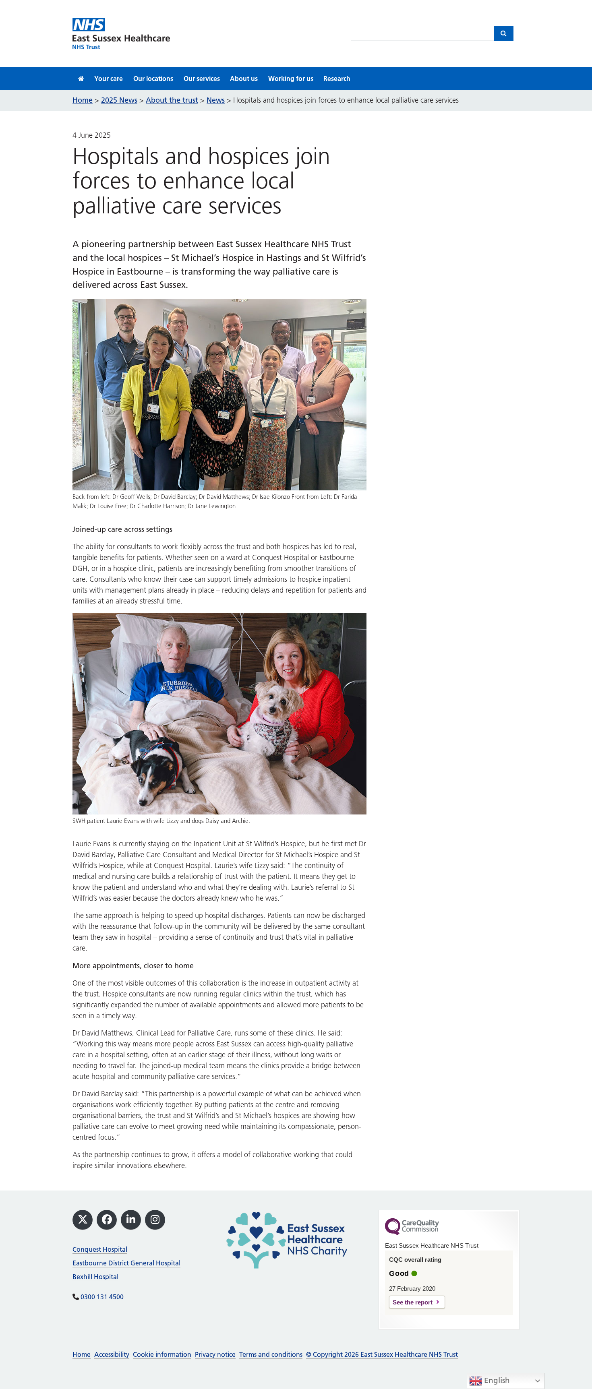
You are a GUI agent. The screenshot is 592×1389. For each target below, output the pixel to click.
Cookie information (162, 1354)
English (496, 1380)
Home (81, 1354)
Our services (202, 78)
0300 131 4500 (102, 1297)
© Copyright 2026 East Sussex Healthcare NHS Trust (382, 1354)
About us (244, 78)
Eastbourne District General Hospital (126, 1263)
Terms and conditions (270, 1354)
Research (336, 78)
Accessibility (111, 1354)
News (216, 100)
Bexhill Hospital (95, 1277)
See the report (413, 1302)
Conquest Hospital (99, 1249)
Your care (108, 78)
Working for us (290, 78)
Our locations (153, 78)
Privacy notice (215, 1354)
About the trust (172, 100)
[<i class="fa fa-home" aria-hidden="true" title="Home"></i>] (81, 78)
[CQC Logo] (412, 1233)
